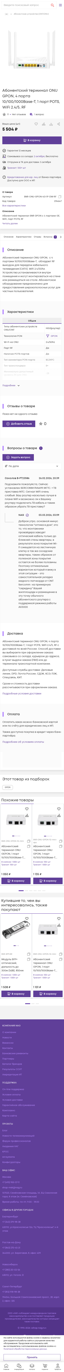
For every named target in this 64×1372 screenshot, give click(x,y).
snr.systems (8, 1157)
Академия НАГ (10, 1146)
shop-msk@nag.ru (12, 1187)
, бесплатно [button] (46, 156)
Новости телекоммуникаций (18, 1135)
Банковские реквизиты (15, 1053)
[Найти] (52, 5)
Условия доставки (12, 1099)
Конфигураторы (11, 1162)
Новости (7, 1037)
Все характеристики (14, 205)
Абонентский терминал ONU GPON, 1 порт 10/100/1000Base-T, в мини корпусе (44, 852)
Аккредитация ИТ (12, 1074)
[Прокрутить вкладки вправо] (61, 237)
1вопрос (39, 114)
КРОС (5, 1151)
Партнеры (8, 1058)
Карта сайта (9, 1115)
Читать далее (10, 223)
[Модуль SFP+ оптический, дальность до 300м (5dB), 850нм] (16, 929)
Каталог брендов (12, 1064)
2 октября (39, 156)
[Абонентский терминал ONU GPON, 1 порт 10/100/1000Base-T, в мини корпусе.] (48, 929)
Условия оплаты (11, 1094)
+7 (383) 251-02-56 (11, 1269)
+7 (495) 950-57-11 (11, 1182)
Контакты (7, 1048)
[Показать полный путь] (6, 14)
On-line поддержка (13, 1089)
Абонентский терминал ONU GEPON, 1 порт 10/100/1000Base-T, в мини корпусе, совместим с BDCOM (12, 852)
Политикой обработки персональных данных (25, 1349)
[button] (60, 5)
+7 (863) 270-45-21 (11, 1247)
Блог (4, 1130)
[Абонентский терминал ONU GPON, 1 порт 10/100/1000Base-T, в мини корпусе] (48, 820)
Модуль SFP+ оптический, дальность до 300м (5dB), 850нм (12, 965)
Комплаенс (8, 1110)
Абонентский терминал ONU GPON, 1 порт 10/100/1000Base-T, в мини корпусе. (44, 965)
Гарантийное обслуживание (18, 1105)
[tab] (8, 237)
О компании (9, 1032)
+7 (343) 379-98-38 (11, 1221)
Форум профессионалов (16, 1141)
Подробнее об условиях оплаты (23, 742)
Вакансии (8, 1042)
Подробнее (8, 385)
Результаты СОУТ (12, 1069)
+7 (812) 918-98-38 (11, 1291)
